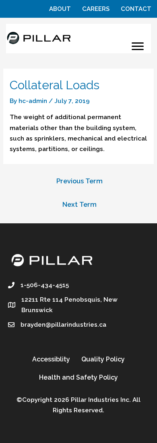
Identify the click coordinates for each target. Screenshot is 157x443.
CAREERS (95, 9)
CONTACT (136, 9)
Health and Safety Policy (78, 377)
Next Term (79, 204)
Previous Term (79, 181)
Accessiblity (51, 359)
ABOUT (60, 9)
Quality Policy (103, 359)
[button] (137, 46)
